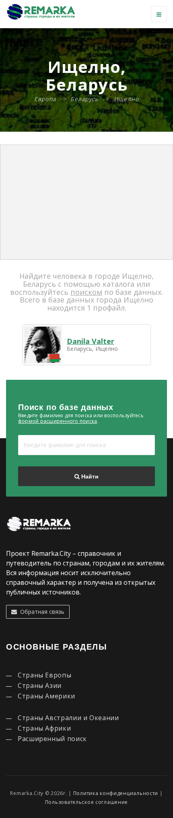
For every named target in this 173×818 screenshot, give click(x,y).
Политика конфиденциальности (115, 793)
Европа (45, 99)
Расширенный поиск (52, 738)
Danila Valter (90, 341)
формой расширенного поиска (57, 421)
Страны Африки (44, 728)
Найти (89, 476)
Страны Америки (46, 696)
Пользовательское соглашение (86, 802)
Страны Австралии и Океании (68, 717)
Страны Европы (44, 675)
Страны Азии (40, 685)
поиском (86, 292)
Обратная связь (40, 611)
